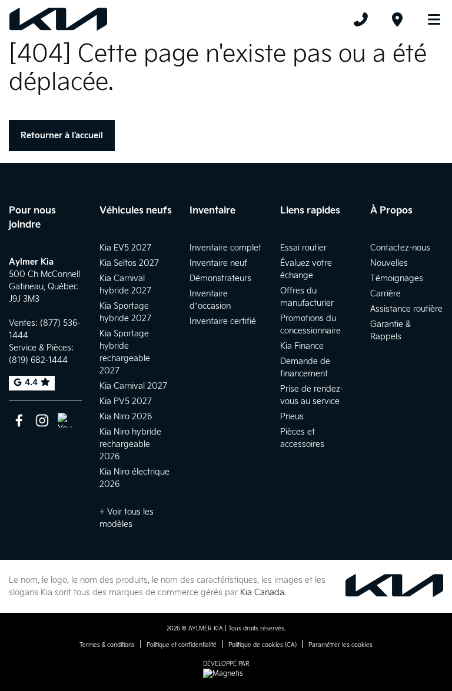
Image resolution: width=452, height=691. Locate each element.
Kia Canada (262, 592)
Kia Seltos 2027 (129, 263)
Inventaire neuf (218, 263)
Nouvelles (389, 263)
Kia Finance (302, 346)
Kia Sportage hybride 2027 (125, 312)
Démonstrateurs (220, 278)
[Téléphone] (361, 19)
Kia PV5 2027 (125, 401)
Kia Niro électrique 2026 (134, 478)
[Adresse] (397, 19)
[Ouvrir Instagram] (42, 420)
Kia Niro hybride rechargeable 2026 (130, 444)
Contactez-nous (400, 248)
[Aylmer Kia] (58, 19)
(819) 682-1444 (38, 360)
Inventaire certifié (223, 321)
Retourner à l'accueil (62, 136)
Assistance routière (406, 309)
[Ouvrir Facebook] (19, 420)
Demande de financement (305, 367)
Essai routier (303, 248)
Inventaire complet (225, 248)
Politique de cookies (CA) (262, 645)
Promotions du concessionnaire (310, 324)
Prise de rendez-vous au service (311, 395)
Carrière (385, 294)
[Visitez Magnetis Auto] (226, 673)
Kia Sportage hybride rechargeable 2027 (124, 352)
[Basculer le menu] (429, 19)
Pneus (292, 417)
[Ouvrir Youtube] (65, 420)
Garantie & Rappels (390, 330)
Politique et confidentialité (182, 645)
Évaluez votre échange (306, 269)
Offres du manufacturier (307, 297)
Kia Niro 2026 (125, 417)
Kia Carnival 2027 (133, 386)
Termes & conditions (107, 645)
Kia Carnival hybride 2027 (125, 284)
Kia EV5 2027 (125, 248)
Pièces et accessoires (302, 438)
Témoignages (396, 278)
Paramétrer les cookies (340, 645)
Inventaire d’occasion (210, 300)
